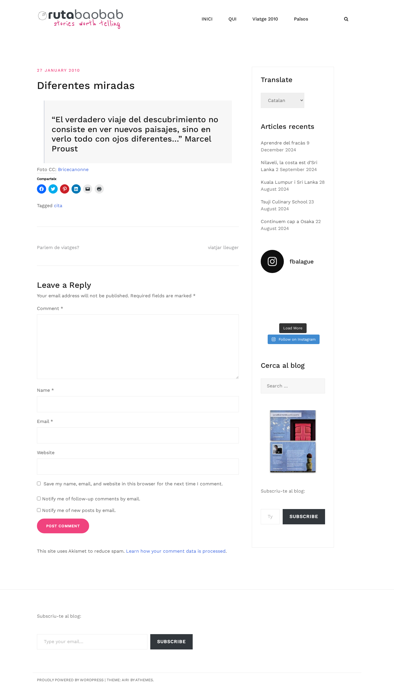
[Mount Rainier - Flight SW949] (293, 312)
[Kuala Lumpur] (293, 285)
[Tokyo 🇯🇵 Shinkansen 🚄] (293, 299)
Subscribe (304, 516)
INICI (207, 19)
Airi (125, 680)
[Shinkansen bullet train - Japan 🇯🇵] (315, 285)
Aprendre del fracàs (283, 143)
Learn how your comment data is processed (176, 551)
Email (45, 421)
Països (301, 19)
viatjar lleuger (223, 247)
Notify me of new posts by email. (79, 510)
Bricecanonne (73, 169)
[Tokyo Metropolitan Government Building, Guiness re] (315, 312)
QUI (232, 19)
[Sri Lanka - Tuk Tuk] (270, 285)
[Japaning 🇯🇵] (315, 299)
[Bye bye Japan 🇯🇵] (270, 299)
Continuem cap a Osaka (287, 221)
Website (46, 452)
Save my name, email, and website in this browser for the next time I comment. (133, 484)
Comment (50, 308)
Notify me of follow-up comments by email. (91, 499)
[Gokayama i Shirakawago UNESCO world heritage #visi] (270, 312)
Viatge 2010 (265, 19)
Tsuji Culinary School (284, 202)
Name (45, 390)
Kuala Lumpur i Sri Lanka (289, 182)
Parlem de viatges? (58, 247)
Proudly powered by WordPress (70, 680)
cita (58, 205)
